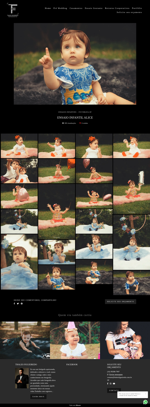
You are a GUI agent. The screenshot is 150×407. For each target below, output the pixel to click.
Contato (114, 390)
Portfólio (137, 8)
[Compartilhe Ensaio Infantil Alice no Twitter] (18, 304)
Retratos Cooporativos (117, 8)
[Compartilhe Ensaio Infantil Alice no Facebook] (14, 304)
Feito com (75, 405)
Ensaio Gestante (94, 8)
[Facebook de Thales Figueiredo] (107, 384)
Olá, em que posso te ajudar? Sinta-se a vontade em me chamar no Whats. (129, 394)
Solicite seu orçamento (129, 12)
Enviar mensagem (116, 374)
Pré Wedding (60, 8)
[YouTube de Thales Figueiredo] (114, 384)
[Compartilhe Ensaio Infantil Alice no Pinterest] (22, 304)
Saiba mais (38, 397)
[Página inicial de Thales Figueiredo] (12, 10)
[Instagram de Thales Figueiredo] (110, 384)
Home (48, 8)
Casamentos (76, 8)
